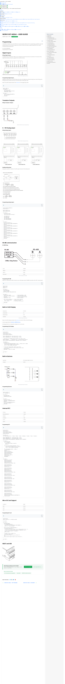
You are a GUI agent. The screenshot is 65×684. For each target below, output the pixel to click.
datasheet (18, 320)
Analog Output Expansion (12, 19)
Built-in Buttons (49, 53)
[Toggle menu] (7, 5)
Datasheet (18, 82)
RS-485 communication (50, 47)
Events (26, 26)
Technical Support (24, 24)
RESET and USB (50, 61)
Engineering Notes (21, 26)
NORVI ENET (14, 12)
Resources (1, 25)
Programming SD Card (51, 59)
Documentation (3, 26)
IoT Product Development (11, 24)
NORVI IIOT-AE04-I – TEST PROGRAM (10, 582)
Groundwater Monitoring (9, 22)
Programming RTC (51, 57)
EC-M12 (2, 17)
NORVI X (2, 12)
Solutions (1, 21)
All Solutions (3, 22)
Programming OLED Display (52, 52)
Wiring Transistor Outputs (52, 41)
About (1, 27)
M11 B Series (10, 17)
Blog (28, 26)
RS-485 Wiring (50, 48)
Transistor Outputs (50, 40)
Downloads (14, 26)
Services (1, 23)
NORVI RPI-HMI (3, 13)
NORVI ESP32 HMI (9, 13)
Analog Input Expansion (4, 19)
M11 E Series (6, 17)
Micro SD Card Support (50, 58)
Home (1, 9)
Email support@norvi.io (37, 566)
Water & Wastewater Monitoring (18, 22)
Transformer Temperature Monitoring (29, 22)
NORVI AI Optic (3, 15)
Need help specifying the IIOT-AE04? (51, 63)
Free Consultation (3, 24)
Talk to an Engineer (28, 566)
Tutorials (7, 26)
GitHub (11, 26)
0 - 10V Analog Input (50, 42)
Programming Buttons (51, 54)
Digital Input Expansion (19, 19)
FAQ (17, 26)
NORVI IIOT (10, 12)
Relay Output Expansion (27, 19)
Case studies (18, 573)
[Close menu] (7, 7)
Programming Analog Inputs (52, 46)
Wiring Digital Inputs (51, 37)
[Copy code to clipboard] (42, 85)
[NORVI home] (3, 7)
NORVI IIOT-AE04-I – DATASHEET (29, 582)
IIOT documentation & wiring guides (9, 573)
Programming (49, 35)
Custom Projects (18, 24)
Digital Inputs (49, 36)
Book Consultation (10, 4)
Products (1, 10)
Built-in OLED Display (50, 51)
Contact (1, 28)
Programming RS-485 (51, 49)
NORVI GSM (6, 12)
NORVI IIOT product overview (26, 573)
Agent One (18, 12)
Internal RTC (49, 56)
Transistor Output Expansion (35, 19)
